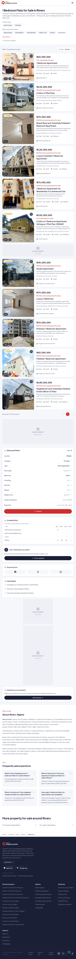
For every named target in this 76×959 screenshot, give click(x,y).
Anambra (41, 722)
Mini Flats (18, 25)
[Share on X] (38, 572)
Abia (33, 722)
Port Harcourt (48, 719)
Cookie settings (51, 953)
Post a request (39, 558)
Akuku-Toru (43, 32)
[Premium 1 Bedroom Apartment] (38, 333)
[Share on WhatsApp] (61, 572)
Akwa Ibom (64, 722)
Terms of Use (40, 953)
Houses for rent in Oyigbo (10, 901)
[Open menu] (72, 3)
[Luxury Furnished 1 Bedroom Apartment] (38, 161)
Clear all (69, 450)
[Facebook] (59, 953)
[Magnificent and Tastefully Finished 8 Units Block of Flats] (38, 394)
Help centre (6, 937)
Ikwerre (10, 727)
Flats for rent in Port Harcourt (11, 891)
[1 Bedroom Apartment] (38, 67)
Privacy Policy (31, 953)
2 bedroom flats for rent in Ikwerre (13, 924)
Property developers (42, 891)
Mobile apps (6, 944)
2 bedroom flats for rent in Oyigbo (13, 911)
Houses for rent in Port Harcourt (12, 887)
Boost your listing (64, 898)
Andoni (52, 32)
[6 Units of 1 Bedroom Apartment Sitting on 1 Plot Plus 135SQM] (38, 226)
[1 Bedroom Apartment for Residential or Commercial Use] (38, 194)
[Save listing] (31, 56)
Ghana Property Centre (25, 876)
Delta (26, 724)
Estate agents (39, 887)
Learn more (7, 862)
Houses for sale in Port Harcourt (12, 894)
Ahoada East (19, 32)
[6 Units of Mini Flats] (38, 97)
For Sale (11, 834)
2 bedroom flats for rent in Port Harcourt (15, 898)
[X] (63, 953)
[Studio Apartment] (38, 273)
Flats (17, 834)
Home (4, 834)
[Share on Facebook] (15, 572)
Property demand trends (43, 894)
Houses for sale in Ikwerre (10, 921)
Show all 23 (61, 32)
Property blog (39, 904)
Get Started (37, 698)
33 (62, 540)
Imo (30, 722)
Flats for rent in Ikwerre (9, 918)
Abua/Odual (8, 32)
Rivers (23, 834)
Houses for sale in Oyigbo (10, 908)
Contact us (6, 940)
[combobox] (42, 456)
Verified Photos (63, 901)
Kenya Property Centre (9, 876)
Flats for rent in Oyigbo (9, 904)
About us (5, 934)
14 (66, 540)
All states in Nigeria (10, 40)
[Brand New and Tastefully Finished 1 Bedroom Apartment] (38, 128)
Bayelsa (18, 724)
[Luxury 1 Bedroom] (38, 303)
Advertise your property (66, 887)
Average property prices (43, 898)
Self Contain (8, 25)
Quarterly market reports (43, 901)
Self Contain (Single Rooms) (13, 533)
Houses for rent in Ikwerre (10, 914)
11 (57, 540)
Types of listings (63, 891)
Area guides (39, 908)
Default (65, 49)
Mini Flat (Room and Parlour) (13, 530)
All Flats (7, 540)
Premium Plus (62, 894)
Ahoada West (31, 32)
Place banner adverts (65, 904)
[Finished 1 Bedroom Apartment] (38, 363)
